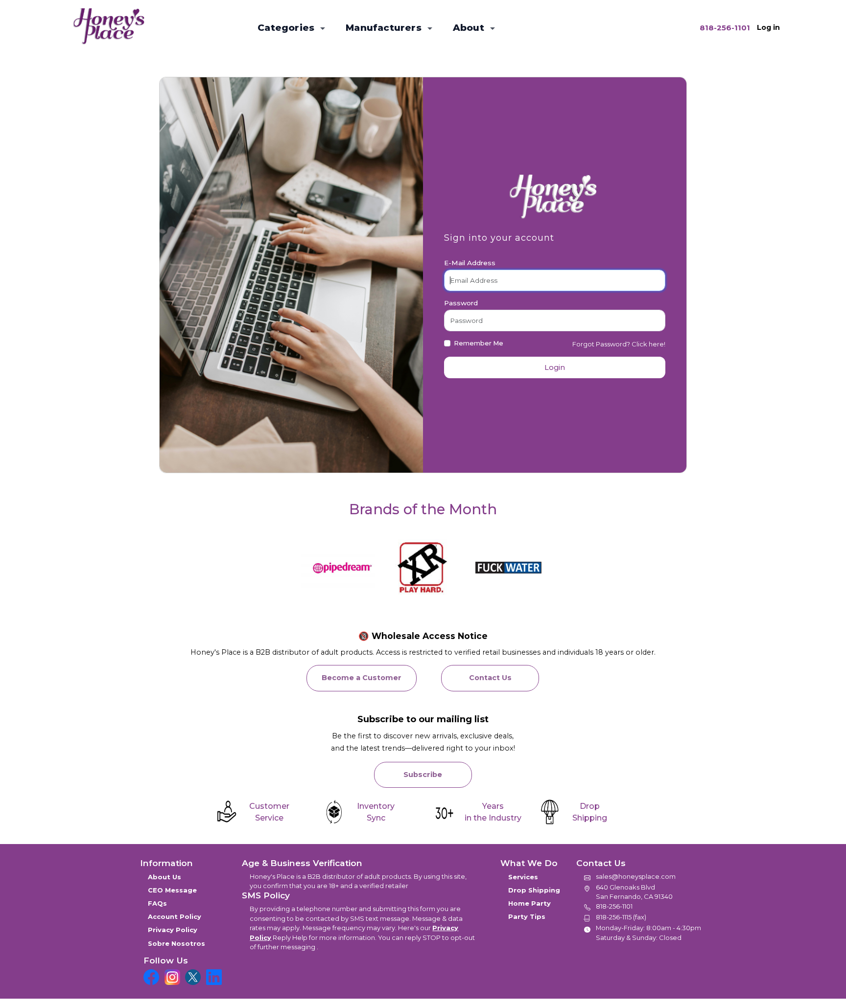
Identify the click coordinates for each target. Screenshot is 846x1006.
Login (554, 367)
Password (461, 303)
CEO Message (172, 890)
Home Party (529, 903)
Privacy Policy (172, 930)
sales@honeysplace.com (636, 876)
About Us (164, 877)
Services (523, 877)
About (470, 27)
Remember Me (478, 343)
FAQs (157, 903)
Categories (287, 27)
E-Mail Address (469, 263)
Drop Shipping (534, 890)
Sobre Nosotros (176, 943)
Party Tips (526, 916)
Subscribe (422, 774)
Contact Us (490, 677)
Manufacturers (385, 27)
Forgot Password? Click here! (618, 344)
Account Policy (174, 916)
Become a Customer (361, 677)
